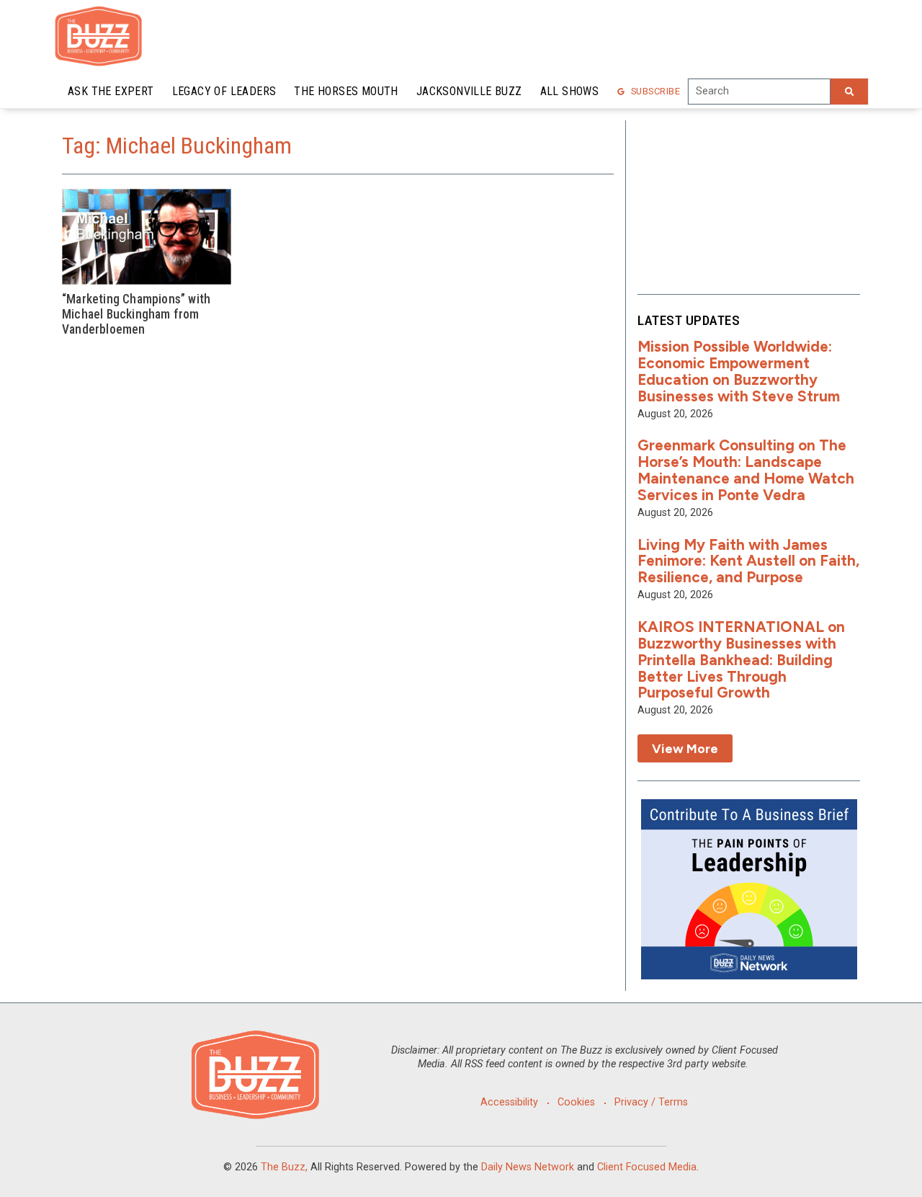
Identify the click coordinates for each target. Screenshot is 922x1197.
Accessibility (509, 1102)
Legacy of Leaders (224, 91)
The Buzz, (284, 1167)
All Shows (569, 91)
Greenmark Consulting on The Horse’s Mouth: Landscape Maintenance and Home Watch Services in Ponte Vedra (745, 470)
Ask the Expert (111, 91)
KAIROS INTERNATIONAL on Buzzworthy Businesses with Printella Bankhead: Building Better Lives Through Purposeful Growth (741, 660)
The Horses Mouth (346, 91)
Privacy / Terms (651, 1102)
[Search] (849, 91)
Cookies (576, 1102)
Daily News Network (527, 1167)
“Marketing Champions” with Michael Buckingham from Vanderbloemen (136, 314)
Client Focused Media (647, 1167)
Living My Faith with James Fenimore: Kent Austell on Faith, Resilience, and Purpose (748, 561)
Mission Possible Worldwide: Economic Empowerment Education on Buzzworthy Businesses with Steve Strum (738, 371)
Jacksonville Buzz (469, 91)
